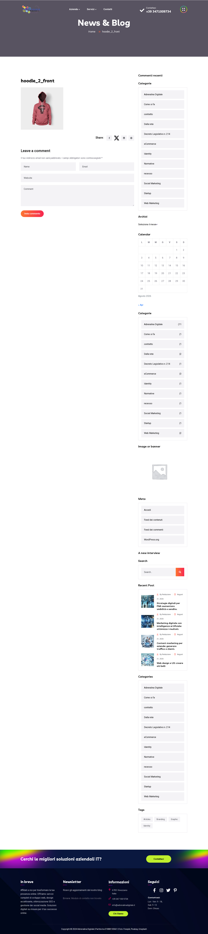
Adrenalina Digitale (153, 94)
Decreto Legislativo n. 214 (157, 134)
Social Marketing (152, 183)
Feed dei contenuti (153, 519)
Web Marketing (151, 203)
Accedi (147, 510)
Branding (161, 819)
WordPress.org (151, 539)
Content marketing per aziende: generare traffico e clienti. (170, 646)
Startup (147, 193)
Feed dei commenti (153, 529)
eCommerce (150, 144)
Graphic (174, 819)
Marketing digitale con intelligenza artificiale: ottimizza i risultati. (169, 626)
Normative (149, 163)
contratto (148, 114)
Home (92, 31)
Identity (148, 153)
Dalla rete (149, 124)
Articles (147, 819)
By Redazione (165, 594)
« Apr (140, 305)
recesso (148, 173)
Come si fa (149, 104)
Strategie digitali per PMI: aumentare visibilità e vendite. (168, 606)
